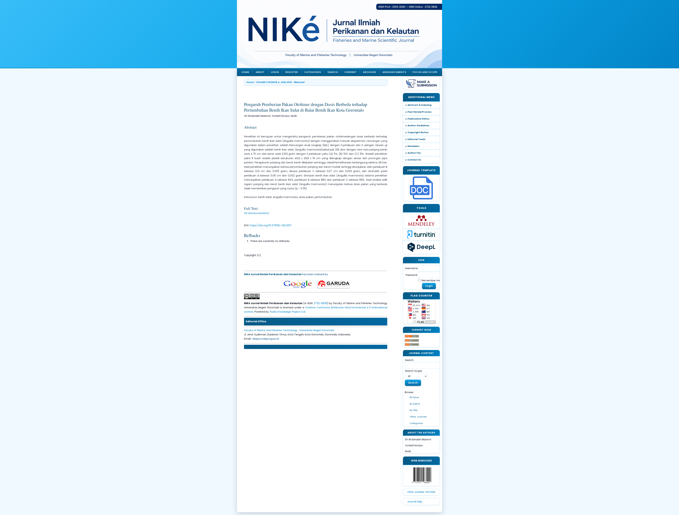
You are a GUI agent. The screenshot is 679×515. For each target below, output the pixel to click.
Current (350, 72)
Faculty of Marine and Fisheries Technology (271, 330)
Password (411, 275)
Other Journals (418, 416)
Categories (416, 423)
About (260, 72)
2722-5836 (320, 303)
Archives (369, 72)
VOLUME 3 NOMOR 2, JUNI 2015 (274, 82)
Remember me (431, 280)
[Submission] (421, 83)
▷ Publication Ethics (417, 118)
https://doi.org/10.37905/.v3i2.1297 (271, 225)
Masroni (299, 82)
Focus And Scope (425, 72)
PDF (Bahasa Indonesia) (256, 213)
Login (275, 72)
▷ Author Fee (413, 152)
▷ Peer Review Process (418, 111)
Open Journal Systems (421, 492)
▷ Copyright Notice (416, 132)
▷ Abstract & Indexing (418, 104)
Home (245, 72)
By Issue (414, 397)
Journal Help (414, 501)
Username (411, 268)
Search (332, 72)
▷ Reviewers (412, 146)
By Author (415, 403)
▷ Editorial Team (415, 139)
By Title (413, 410)
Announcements (394, 72)
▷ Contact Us (413, 159)
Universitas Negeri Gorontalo (316, 330)
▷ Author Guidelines (417, 125)
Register (291, 72)
